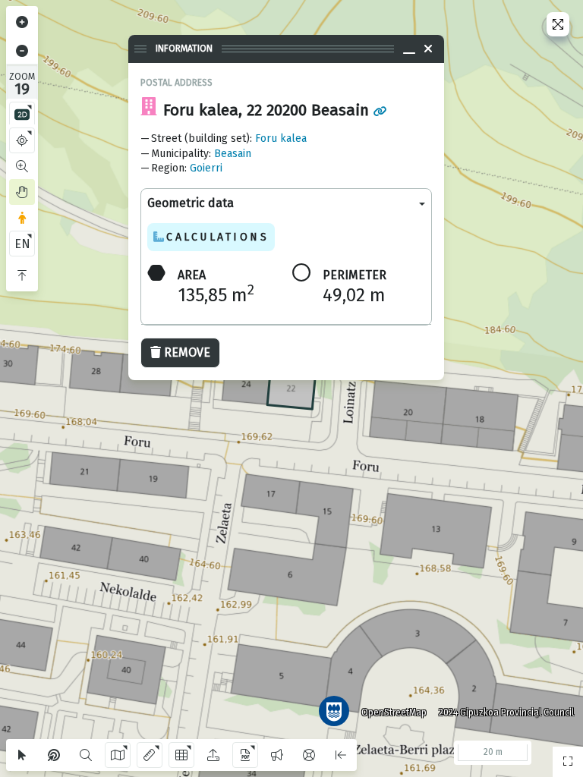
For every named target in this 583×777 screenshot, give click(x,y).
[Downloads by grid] (181, 755)
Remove (187, 352)
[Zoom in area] (22, 166)
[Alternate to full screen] (558, 24)
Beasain (232, 153)
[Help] (309, 755)
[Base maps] (118, 755)
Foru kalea (281, 138)
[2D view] (22, 114)
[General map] (568, 762)
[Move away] (22, 51)
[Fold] (22, 275)
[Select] (22, 755)
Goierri (206, 168)
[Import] (213, 755)
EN (22, 244)
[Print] (245, 755)
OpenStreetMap (394, 712)
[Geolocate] (22, 140)
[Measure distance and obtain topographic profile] (149, 755)
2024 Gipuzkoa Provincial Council (506, 712)
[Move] (22, 192)
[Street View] (22, 218)
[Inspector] (54, 755)
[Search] (86, 755)
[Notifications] (277, 755)
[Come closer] (22, 22)
